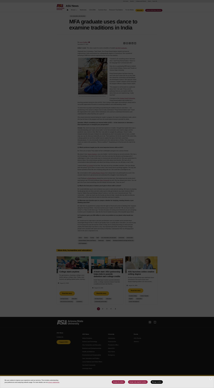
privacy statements (53, 382)
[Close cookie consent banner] (210, 379)
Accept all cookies (118, 382)
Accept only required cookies (137, 382)
